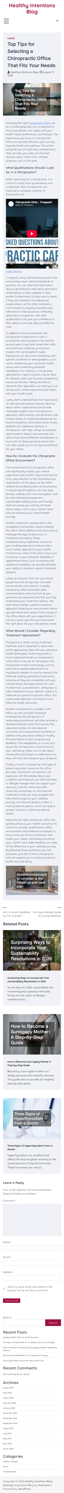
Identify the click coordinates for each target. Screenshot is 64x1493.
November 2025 (10, 1418)
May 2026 (7, 1393)
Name (7, 1242)
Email (7, 1257)
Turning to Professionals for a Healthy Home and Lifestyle (28, 1342)
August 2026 (8, 1387)
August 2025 (8, 1428)
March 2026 (8, 1398)
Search (7, 1317)
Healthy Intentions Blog (32, 8)
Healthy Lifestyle (10, 1461)
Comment (9, 1200)
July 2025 (7, 1433)
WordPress (24, 1488)
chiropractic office (39, 122)
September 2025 (10, 1423)
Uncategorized (9, 1471)
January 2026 (9, 1408)
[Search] (57, 21)
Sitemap (8, 1485)
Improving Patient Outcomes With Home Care (23, 1360)
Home (11, 38)
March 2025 (8, 1449)
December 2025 (10, 1413)
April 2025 (7, 1443)
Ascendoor (44, 1485)
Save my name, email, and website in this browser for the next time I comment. (30, 1288)
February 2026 (9, 1403)
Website (8, 1272)
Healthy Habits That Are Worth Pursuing (20, 1337)
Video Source (14, 271)
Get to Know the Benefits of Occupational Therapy (25, 1355)
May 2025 (7, 1438)
